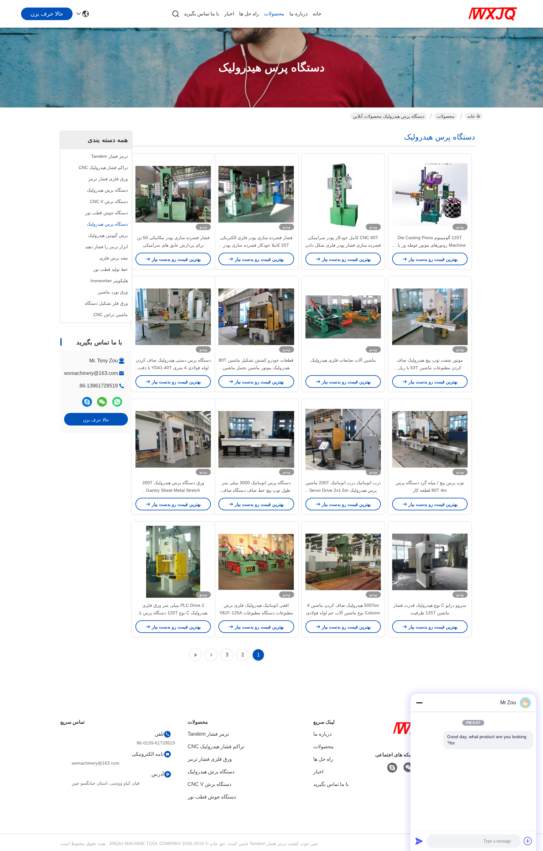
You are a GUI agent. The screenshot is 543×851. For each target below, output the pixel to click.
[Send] (419, 841)
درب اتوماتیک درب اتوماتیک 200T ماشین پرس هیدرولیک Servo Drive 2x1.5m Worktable (343, 490)
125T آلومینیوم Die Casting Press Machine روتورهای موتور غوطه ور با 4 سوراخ (430, 245)
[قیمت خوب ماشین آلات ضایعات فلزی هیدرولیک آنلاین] (343, 316)
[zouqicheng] (87, 402)
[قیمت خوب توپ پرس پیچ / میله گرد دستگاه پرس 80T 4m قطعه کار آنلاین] (430, 439)
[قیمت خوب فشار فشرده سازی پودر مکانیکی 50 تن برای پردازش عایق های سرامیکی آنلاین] (173, 194)
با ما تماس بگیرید (201, 13)
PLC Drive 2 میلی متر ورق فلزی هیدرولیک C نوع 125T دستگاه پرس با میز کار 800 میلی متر (173, 613)
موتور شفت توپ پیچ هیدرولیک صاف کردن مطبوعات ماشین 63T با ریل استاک (430, 368)
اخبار (229, 13)
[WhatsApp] (117, 402)
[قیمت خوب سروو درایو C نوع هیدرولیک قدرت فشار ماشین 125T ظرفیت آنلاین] (430, 561)
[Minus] (419, 702)
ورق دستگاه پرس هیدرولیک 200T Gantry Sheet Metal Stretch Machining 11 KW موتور (173, 490)
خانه (317, 13)
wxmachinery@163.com (91, 373)
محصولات (274, 13)
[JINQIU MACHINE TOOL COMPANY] (492, 13)
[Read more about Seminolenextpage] (211, 655)
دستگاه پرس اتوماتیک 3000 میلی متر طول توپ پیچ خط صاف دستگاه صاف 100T (256, 490)
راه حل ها (249, 13)
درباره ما (298, 13)
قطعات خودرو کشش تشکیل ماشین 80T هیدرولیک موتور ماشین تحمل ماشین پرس (256, 368)
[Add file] (528, 841)
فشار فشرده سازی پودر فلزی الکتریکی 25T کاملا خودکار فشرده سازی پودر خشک (256, 245)
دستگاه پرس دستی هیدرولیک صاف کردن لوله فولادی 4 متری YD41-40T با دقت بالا (173, 368)
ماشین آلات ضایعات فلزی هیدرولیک (343, 360)
